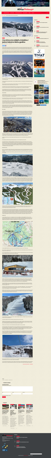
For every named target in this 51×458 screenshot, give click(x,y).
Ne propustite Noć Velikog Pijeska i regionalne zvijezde (42, 46)
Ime (2, 392)
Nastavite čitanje (4, 425)
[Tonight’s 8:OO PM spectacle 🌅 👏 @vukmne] (36, 101)
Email (13, 392)
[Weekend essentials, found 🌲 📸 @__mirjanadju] (36, 96)
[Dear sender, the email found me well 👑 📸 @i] (46, 96)
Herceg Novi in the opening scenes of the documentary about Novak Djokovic (41, 32)
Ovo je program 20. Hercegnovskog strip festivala (41, 23)
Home (2, 15)
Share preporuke (25, 12)
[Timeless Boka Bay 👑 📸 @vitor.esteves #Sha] (36, 87)
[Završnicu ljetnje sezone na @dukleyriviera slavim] (36, 92)
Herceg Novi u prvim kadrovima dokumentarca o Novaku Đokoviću (41, 42)
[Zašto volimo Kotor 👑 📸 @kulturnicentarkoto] (46, 92)
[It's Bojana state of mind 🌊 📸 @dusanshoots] (41, 96)
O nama (33, 12)
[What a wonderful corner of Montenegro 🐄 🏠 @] (41, 92)
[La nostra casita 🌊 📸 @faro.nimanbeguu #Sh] (46, 87)
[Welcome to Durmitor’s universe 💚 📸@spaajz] (41, 87)
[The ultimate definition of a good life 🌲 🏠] (41, 101)
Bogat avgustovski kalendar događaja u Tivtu (42, 38)
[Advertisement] (17, 372)
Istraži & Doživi (12, 12)
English (29, 12)
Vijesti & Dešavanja (6, 12)
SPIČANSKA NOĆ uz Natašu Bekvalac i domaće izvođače (42, 27)
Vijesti (30, 404)
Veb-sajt (24, 392)
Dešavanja (4, 404)
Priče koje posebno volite (18, 12)
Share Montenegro (26, 455)
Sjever (4, 15)
